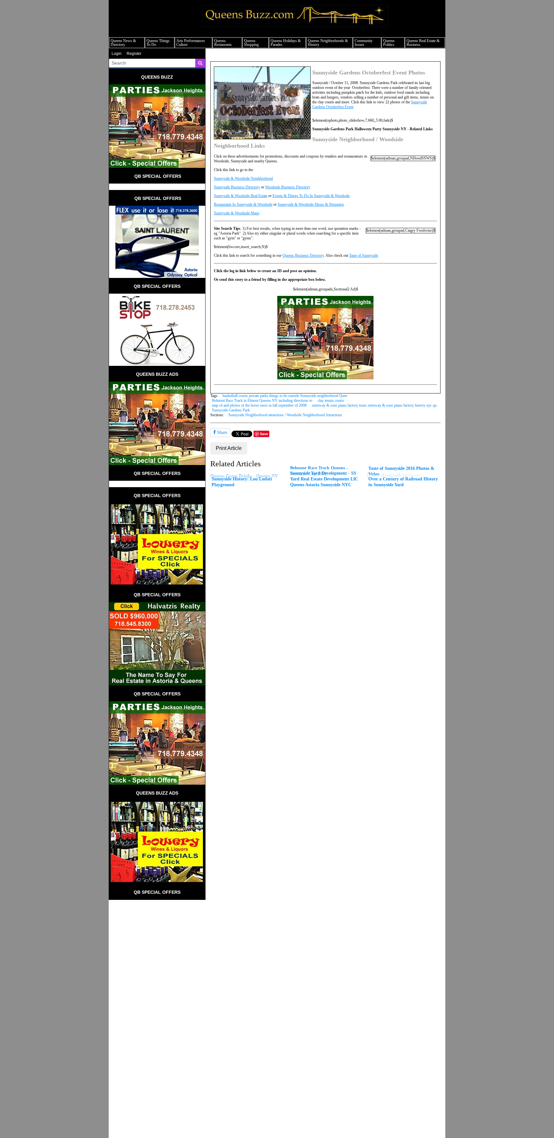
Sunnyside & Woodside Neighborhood (243, 178)
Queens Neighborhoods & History (328, 43)
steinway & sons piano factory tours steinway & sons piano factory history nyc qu (374, 405)
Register (134, 53)
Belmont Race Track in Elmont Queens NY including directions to (262, 400)
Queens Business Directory (303, 255)
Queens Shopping (251, 43)
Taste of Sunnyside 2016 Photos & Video (401, 471)
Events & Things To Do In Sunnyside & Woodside (311, 196)
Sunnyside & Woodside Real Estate (240, 196)
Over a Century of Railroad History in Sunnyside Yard (403, 481)
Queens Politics (389, 43)
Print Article (229, 448)
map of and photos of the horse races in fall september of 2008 (259, 405)
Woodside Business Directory (287, 187)
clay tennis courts (331, 400)
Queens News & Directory (123, 43)
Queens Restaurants (223, 43)
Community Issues (364, 43)
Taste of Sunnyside (363, 255)
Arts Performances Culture (190, 43)
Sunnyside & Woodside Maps (236, 213)
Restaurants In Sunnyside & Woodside (243, 204)
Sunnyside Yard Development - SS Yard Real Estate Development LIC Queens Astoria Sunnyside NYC (324, 478)
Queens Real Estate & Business (423, 43)
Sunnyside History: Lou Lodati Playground (242, 481)
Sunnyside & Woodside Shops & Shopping (311, 204)
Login (117, 53)
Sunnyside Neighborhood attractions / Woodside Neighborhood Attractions (285, 415)
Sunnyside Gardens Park (231, 410)
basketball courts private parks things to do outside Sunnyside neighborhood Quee (284, 395)
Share (221, 432)
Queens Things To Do (158, 43)
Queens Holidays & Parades (286, 43)
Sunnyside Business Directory (237, 187)
